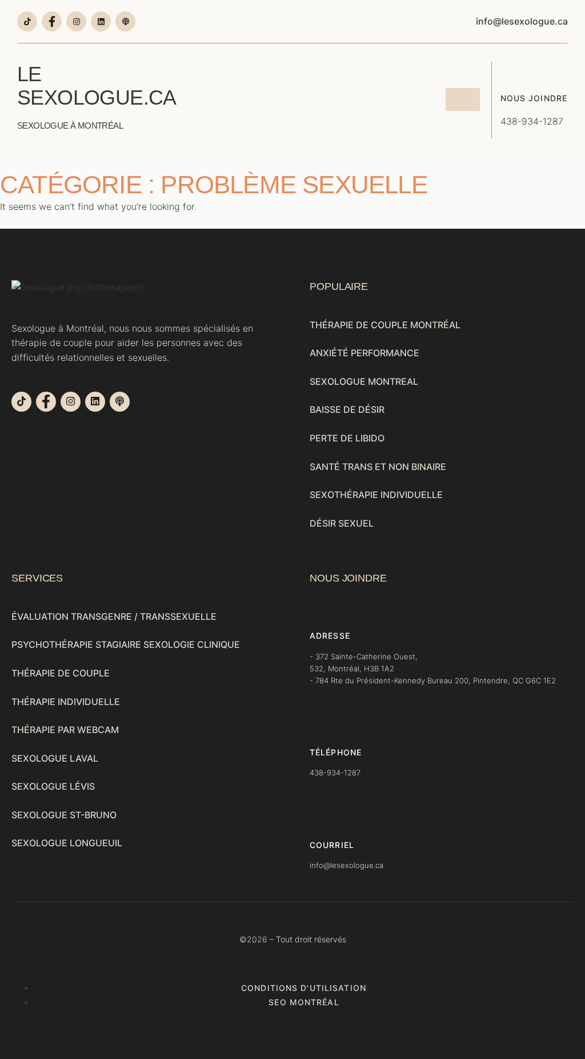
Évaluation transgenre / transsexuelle (114, 616)
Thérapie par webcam (65, 729)
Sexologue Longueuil (66, 843)
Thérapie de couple (60, 673)
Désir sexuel (342, 523)
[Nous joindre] (509, 69)
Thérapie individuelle (65, 701)
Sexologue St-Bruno (64, 815)
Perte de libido (347, 438)
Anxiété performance (364, 353)
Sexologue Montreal (364, 381)
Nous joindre (533, 98)
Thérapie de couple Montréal (385, 325)
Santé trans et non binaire (378, 466)
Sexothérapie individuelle (376, 494)
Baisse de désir (347, 409)
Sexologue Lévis (53, 786)
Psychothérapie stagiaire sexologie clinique (125, 644)
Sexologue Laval (54, 758)
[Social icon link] (27, 21)
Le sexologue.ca (96, 96)
